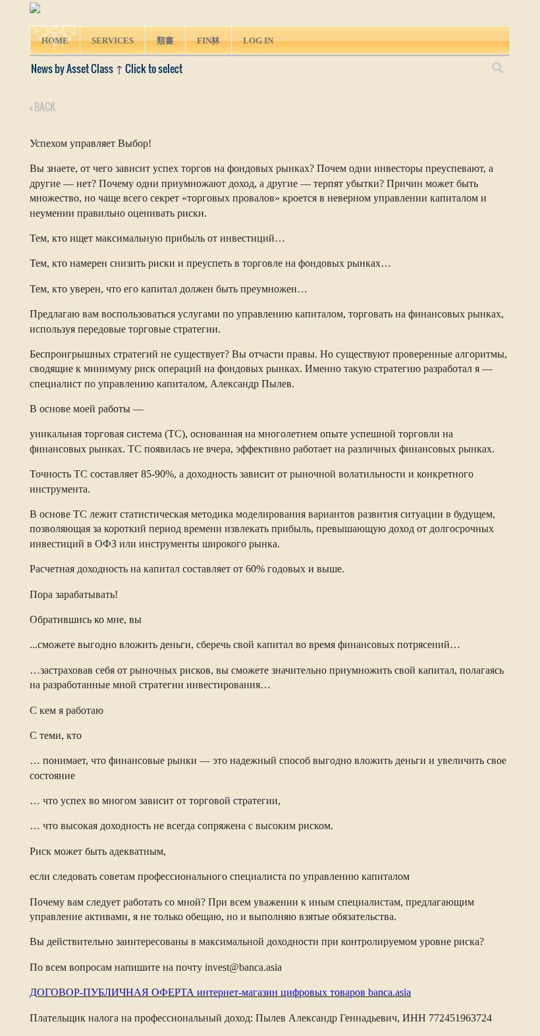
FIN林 (208, 40)
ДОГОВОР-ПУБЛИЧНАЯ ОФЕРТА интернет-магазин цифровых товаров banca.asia (220, 992)
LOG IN (258, 40)
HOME (54, 40)
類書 (165, 40)
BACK (43, 106)
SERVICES (113, 40)
